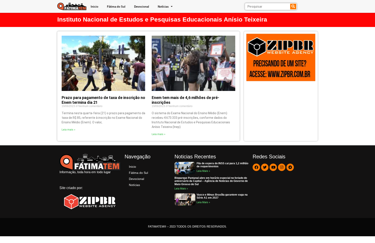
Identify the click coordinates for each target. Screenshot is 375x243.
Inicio (94, 6)
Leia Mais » (203, 171)
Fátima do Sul (116, 6)
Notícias (163, 6)
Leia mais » (68, 129)
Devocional (141, 6)
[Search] (293, 6)
